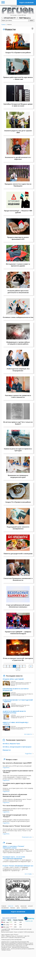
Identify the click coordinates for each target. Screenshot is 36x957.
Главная (3, 24)
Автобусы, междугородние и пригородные (17, 747)
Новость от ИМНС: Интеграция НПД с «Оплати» (15, 723)
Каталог (30, 906)
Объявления (5, 908)
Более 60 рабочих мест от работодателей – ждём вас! (18, 700)
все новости (28, 734)
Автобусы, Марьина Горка (11, 743)
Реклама (12, 908)
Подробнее (28, 753)
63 (18, 669)
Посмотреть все (27, 837)
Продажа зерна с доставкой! (13, 679)
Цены (18, 908)
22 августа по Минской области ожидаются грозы (14, 712)
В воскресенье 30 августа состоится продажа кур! (15, 689)
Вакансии (23, 906)
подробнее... (6, 767)
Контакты (24, 908)
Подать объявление (26, 2)
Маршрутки (7, 750)
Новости (10, 906)
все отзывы (28, 874)
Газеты (17, 906)
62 (31, 666)
